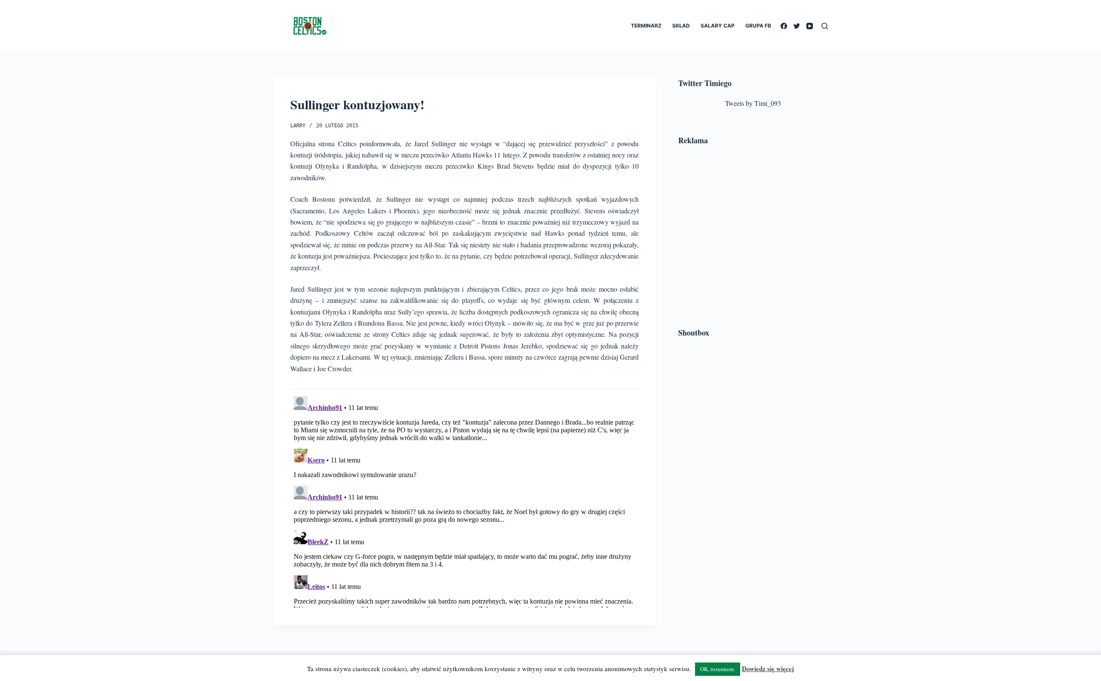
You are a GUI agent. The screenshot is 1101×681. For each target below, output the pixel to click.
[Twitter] (796, 26)
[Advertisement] (753, 238)
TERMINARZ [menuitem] (646, 25)
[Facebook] (784, 26)
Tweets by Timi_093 (753, 103)
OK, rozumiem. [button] (717, 669)
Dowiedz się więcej (768, 668)
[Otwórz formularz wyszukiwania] (824, 26)
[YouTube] (809, 26)
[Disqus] (464, 500)
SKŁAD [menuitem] (681, 25)
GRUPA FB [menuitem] (758, 25)
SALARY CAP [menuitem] (718, 25)
